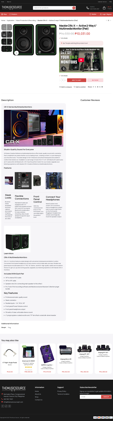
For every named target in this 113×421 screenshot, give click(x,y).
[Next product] (111, 20)
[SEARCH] (73, 7)
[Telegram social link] (102, 87)
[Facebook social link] (93, 87)
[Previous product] (106, 20)
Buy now (95, 80)
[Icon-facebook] (2, 406)
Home (3, 20)
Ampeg (44, 367)
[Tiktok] (6, 406)
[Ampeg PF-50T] (103, 348)
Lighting (32, 363)
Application (10, 20)
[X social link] (95, 87)
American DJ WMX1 (28, 361)
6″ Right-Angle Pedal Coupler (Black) (10, 363)
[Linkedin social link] (100, 87)
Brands (10, 365)
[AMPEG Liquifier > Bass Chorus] (47, 354)
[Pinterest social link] (98, 87)
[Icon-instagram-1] (9, 406)
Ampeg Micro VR (65, 359)
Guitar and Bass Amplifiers (47, 368)
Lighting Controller (28, 364)
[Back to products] (108, 20)
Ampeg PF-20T (84, 354)
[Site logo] (11, 8)
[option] (32, 54)
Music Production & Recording (26, 20)
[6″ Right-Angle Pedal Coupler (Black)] (10, 353)
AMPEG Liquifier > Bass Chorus (47, 366)
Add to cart (76, 80)
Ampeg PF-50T (103, 352)
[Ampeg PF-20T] (84, 348)
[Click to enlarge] (16, 53)
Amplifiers (49, 367)
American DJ (26, 363)
